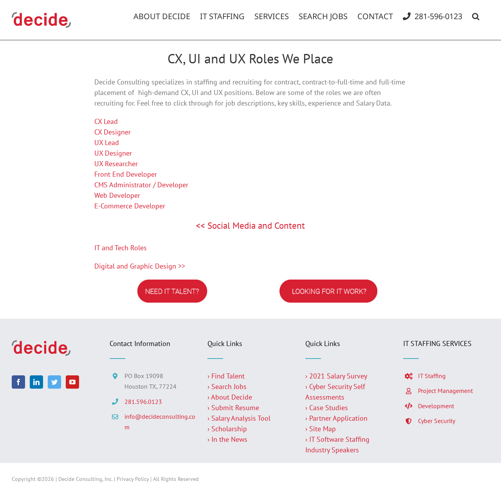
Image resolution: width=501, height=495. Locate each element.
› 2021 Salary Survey (336, 375)
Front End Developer (125, 174)
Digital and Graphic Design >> (139, 266)
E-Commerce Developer (129, 205)
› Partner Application (336, 418)
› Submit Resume (233, 407)
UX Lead (106, 142)
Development (436, 406)
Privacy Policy (133, 478)
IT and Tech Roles (120, 247)
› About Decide (229, 397)
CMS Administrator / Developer (141, 184)
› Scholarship (227, 428)
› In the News (227, 439)
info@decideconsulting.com (159, 421)
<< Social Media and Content (250, 225)
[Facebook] (18, 382)
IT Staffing (432, 376)
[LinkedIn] (36, 382)
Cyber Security (436, 421)
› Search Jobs (227, 386)
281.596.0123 (143, 401)
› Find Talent (226, 375)
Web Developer (117, 195)
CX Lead (106, 121)
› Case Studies (326, 407)
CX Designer (112, 131)
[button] (475, 16)
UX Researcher (116, 163)
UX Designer (113, 153)
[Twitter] (54, 382)
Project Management (445, 391)
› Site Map (320, 428)
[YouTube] (72, 382)
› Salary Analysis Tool (238, 418)
